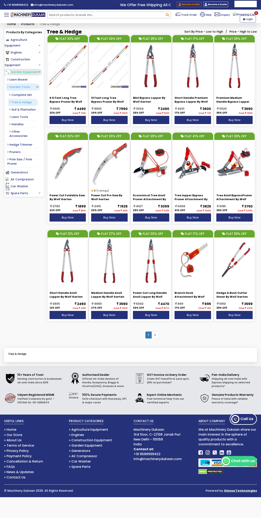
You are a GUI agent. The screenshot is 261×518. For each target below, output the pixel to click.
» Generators (79, 450)
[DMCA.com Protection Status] (210, 471)
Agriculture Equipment (16, 43)
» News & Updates (19, 472)
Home (11, 24)
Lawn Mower (18, 80)
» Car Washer (80, 461)
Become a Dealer (217, 4)
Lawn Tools (19, 117)
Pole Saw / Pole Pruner (19, 161)
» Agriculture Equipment (88, 429)
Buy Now (68, 120)
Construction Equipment (17, 62)
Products (27, 24)
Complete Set (21, 95)
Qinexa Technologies (240, 491)
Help (208, 15)
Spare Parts (19, 193)
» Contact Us (14, 477)
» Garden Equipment (85, 445)
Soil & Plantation (23, 110)
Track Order (188, 15)
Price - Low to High (209, 32)
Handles (17, 124)
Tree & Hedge (21, 102)
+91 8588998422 (17, 5)
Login (249, 19)
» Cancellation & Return (23, 461)
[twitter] (215, 452)
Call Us (246, 418)
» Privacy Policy (16, 450)
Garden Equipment (25, 72)
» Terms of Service (19, 445)
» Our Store (13, 435)
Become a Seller (190, 4)
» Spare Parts (80, 466)
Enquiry (225, 15)
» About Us (13, 440)
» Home (10, 429)
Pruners (15, 152)
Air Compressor (22, 179)
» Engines (76, 435)
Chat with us (243, 460)
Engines (16, 52)
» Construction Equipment (90, 440)
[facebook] (200, 452)
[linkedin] (222, 452)
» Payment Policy (18, 456)
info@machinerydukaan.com (53, 5)
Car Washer (19, 186)
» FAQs (9, 466)
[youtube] (229, 452)
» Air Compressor (83, 456)
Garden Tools (19, 87)
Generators (19, 172)
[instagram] (208, 452)
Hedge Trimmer (20, 145)
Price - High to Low (243, 32)
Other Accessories (18, 134)
